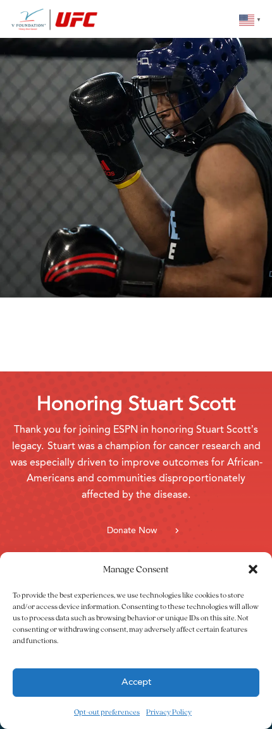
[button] (253, 569)
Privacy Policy (169, 711)
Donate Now (132, 530)
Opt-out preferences (107, 711)
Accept (136, 682)
